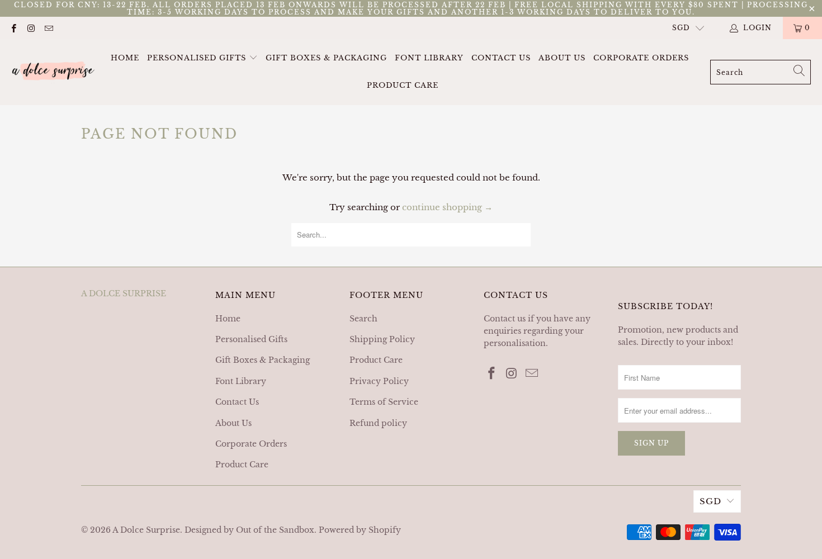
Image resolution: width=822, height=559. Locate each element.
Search (363, 319)
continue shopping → (447, 207)
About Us (561, 58)
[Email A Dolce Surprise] (48, 27)
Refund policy (378, 423)
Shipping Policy (382, 339)
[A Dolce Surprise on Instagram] (30, 27)
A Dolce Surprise (146, 530)
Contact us (505, 319)
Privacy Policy (379, 381)
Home (125, 58)
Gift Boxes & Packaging (326, 58)
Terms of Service (383, 402)
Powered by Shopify (360, 530)
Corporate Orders (641, 58)
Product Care (402, 85)
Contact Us (501, 58)
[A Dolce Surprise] (53, 72)
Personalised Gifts (198, 58)
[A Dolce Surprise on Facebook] (13, 27)
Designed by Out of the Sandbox (249, 530)
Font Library (429, 58)
